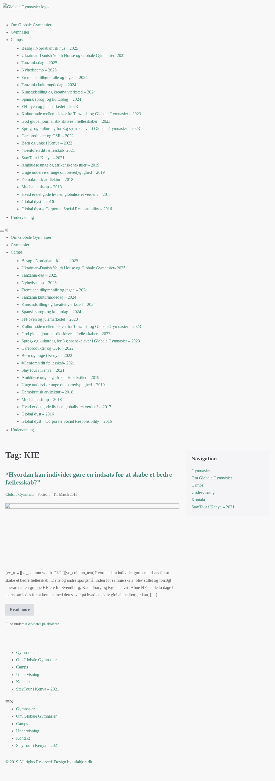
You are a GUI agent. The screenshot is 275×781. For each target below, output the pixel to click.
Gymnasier (20, 32)
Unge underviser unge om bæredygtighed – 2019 (63, 172)
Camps (17, 39)
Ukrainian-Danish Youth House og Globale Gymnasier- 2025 (73, 55)
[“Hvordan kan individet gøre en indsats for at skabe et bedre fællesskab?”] (92, 533)
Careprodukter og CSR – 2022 (47, 135)
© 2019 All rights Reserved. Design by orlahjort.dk (48, 762)
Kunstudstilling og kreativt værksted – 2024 (58, 92)
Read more (22, 608)
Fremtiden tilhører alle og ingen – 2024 (54, 77)
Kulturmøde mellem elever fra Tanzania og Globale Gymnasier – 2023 (81, 113)
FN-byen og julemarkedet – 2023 (49, 106)
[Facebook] (215, 9)
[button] (137, 230)
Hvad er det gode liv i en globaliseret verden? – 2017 (66, 194)
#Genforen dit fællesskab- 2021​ (48, 150)
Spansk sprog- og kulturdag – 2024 (51, 99)
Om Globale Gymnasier (31, 25)
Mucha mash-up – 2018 (41, 187)
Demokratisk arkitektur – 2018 (47, 179)
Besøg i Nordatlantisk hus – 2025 (49, 48)
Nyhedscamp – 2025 (39, 70)
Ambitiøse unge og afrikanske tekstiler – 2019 (60, 165)
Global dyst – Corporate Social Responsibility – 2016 (66, 209)
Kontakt (198, 499)
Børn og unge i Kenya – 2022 (46, 143)
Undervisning (22, 217)
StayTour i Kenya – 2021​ (42, 158)
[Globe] (147, 9)
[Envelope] (244, 9)
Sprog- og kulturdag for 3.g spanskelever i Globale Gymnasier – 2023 (80, 128)
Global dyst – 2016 (37, 201)
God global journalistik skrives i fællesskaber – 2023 (65, 121)
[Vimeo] (230, 9)
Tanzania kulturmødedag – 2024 (48, 84)
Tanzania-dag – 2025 (39, 62)
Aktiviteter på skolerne (42, 624)
